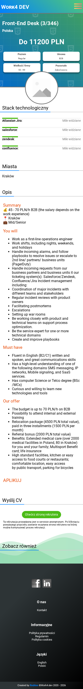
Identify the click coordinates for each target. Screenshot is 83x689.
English (41, 662)
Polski (42, 665)
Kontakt (42, 610)
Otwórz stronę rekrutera (41, 514)
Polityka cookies (42, 639)
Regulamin (41, 636)
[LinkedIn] (46, 583)
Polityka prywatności (42, 633)
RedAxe (34, 685)
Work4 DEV (15, 7)
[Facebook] (36, 583)
